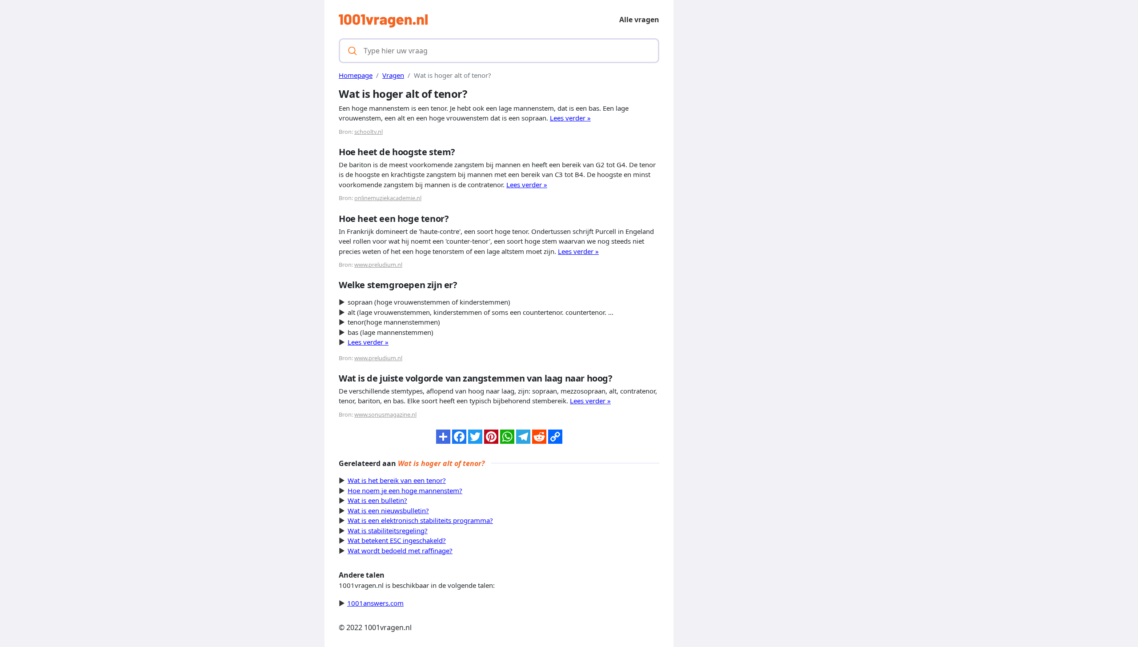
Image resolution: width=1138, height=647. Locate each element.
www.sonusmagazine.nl (385, 414)
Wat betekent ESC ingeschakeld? (397, 540)
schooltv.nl (368, 132)
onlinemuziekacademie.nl (387, 198)
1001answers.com (375, 603)
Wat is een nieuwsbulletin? (388, 510)
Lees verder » (570, 117)
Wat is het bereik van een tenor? (397, 480)
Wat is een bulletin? (377, 500)
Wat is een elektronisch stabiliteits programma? (420, 520)
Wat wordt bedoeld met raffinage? (400, 550)
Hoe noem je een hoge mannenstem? (405, 490)
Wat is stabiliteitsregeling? (388, 530)
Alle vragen (639, 19)
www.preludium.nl (378, 265)
